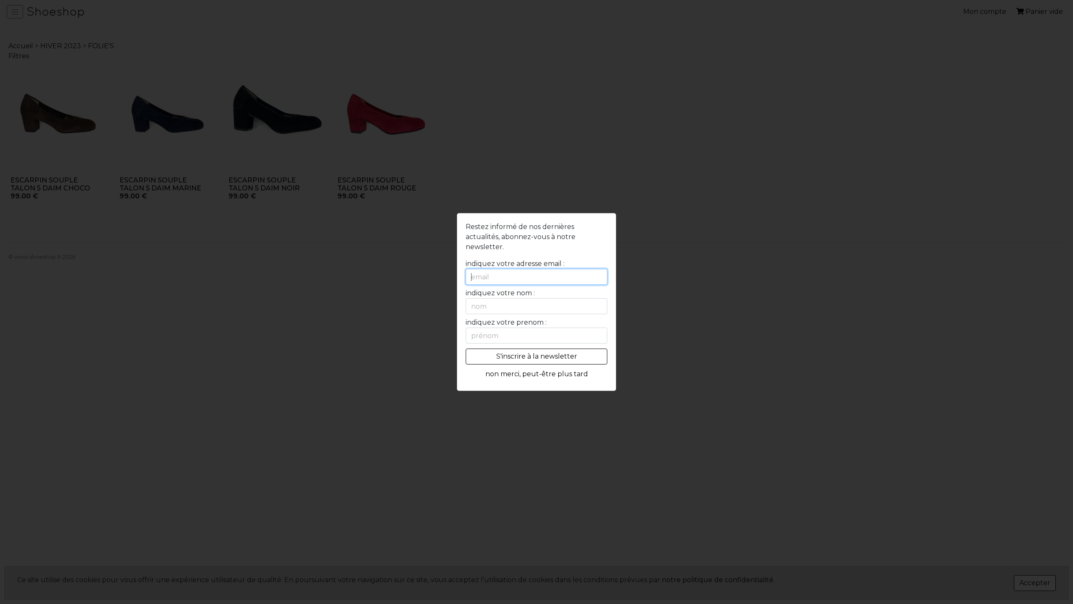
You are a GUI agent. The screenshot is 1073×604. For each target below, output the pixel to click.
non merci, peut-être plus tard (536, 374)
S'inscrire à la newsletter (536, 356)
